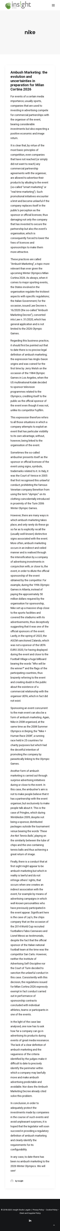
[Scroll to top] (54, 1224)
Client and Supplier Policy (30, 1213)
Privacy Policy (38, 1210)
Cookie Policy (51, 1210)
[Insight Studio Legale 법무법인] (18, 5)
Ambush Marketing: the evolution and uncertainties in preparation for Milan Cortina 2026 (28, 80)
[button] (53, 5)
